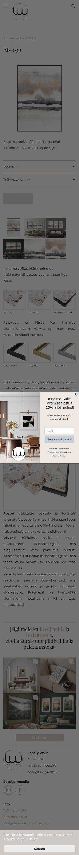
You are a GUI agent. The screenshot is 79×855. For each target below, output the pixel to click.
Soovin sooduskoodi (59, 439)
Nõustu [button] (39, 849)
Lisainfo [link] (33, 839)
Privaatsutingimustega (55, 452)
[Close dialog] (76, 394)
